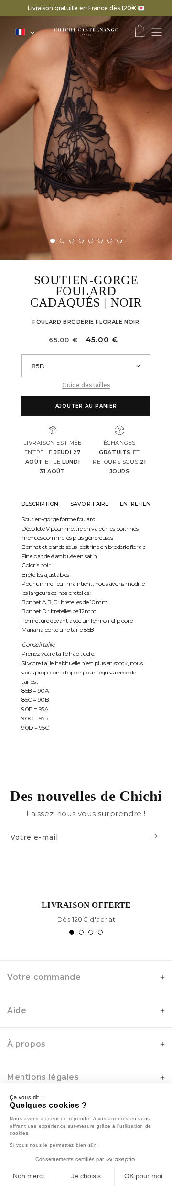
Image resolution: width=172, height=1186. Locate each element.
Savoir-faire (89, 504)
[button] (139, 31)
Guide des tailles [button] (86, 384)
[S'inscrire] (153, 836)
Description (40, 504)
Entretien (135, 504)
